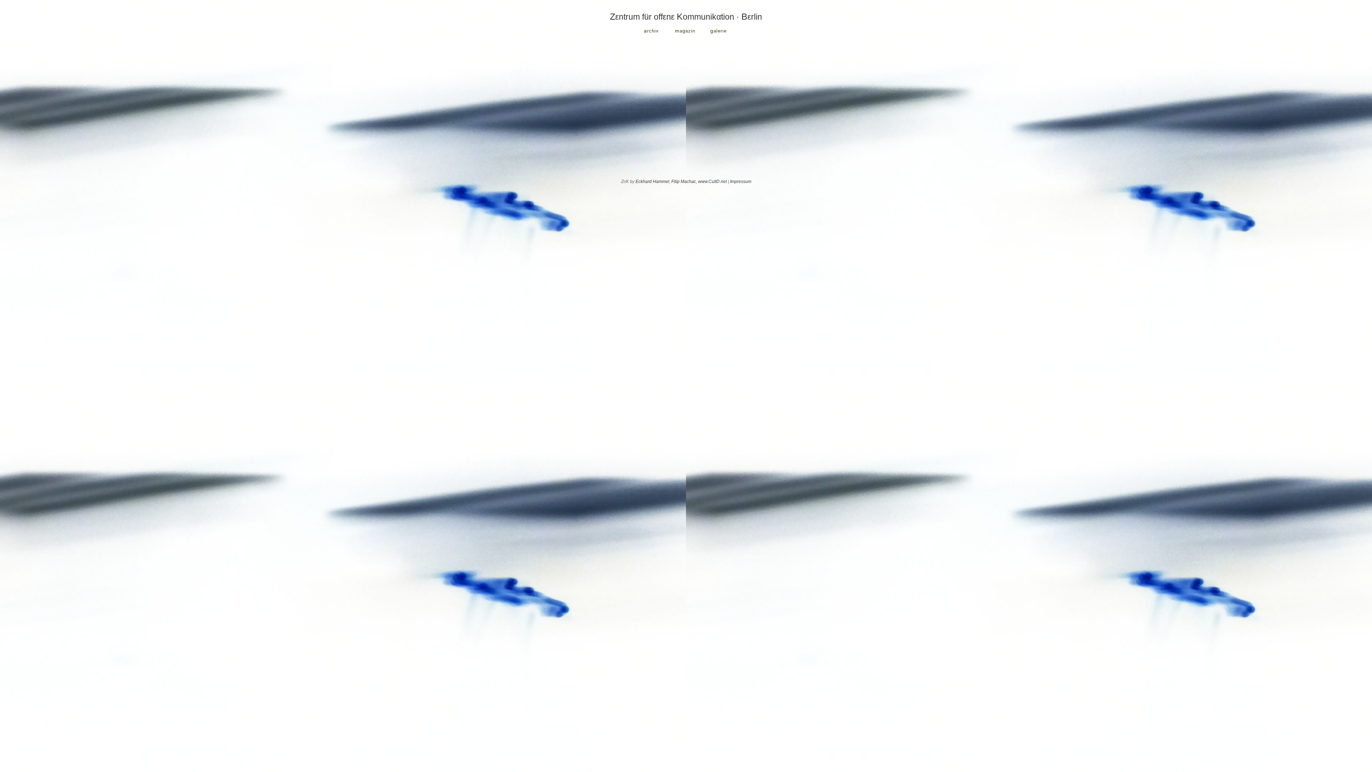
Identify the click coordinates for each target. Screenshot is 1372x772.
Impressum (740, 181)
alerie (718, 31)
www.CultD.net (712, 181)
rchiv (651, 31)
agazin (685, 31)
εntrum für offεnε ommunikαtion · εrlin (686, 16)
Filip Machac (683, 181)
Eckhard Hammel (652, 181)
